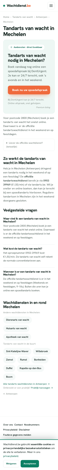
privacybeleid (10, 456)
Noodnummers (31, 424)
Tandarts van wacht (22, 16)
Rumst (23, 359)
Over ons (8, 424)
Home (6, 16)
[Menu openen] (51, 5)
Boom (9, 376)
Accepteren (30, 463)
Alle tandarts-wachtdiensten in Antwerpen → (26, 383)
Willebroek (42, 351)
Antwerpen (41, 16)
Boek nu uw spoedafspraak (30, 90)
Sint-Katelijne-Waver (17, 351)
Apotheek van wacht (17, 337)
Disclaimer (24, 429)
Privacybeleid (10, 429)
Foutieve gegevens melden (17, 434)
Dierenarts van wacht (17, 319)
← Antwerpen (10, 393)
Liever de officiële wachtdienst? (24, 144)
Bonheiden (40, 359)
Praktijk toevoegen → (42, 387)
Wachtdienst (19, 5)
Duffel (9, 368)
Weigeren (11, 463)
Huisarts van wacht (16, 328)
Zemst (9, 359)
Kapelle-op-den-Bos (30, 368)
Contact (18, 424)
